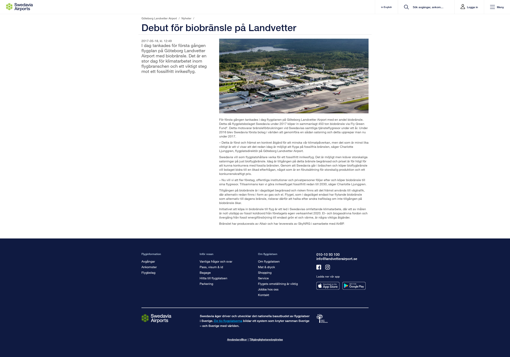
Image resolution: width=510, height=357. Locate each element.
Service (263, 278)
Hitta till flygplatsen (213, 278)
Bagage (205, 272)
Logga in (472, 7)
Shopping (265, 272)
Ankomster (149, 267)
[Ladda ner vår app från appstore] (327, 285)
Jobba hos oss (268, 289)
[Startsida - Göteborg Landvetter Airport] (19, 7)
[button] (497, 7)
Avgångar (148, 261)
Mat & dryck (266, 267)
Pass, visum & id (211, 267)
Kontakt (263, 295)
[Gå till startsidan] (156, 318)
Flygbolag (148, 272)
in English (386, 7)
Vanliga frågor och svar (216, 261)
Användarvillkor (237, 339)
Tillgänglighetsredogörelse (266, 339)
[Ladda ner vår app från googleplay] (354, 285)
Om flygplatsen (269, 261)
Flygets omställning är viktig (278, 283)
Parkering (206, 283)
